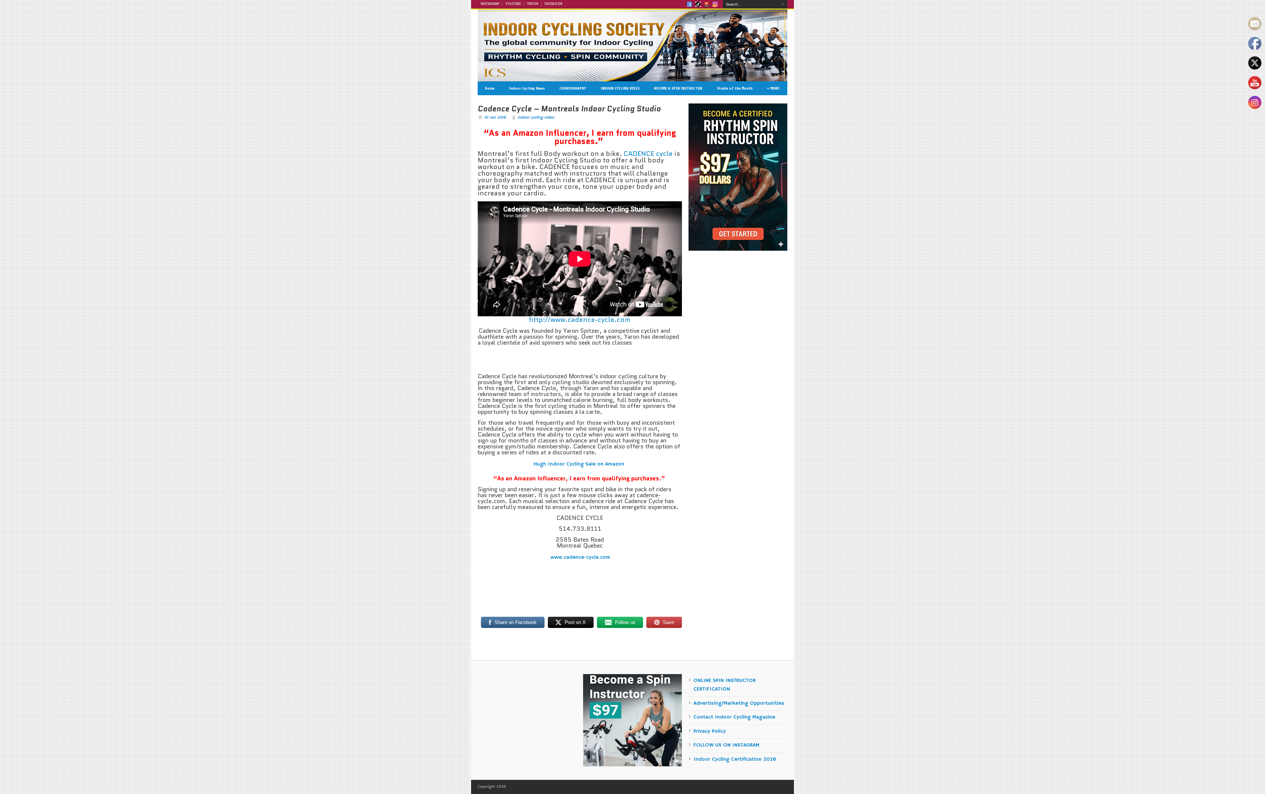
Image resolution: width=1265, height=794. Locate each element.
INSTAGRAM (490, 4)
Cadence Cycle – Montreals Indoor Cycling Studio (569, 108)
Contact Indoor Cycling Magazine (734, 717)
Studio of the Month (734, 88)
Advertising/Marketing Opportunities (738, 703)
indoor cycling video (536, 117)
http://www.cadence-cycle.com (580, 319)
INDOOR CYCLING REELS (620, 88)
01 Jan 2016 (495, 117)
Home (489, 88)
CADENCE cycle (648, 153)
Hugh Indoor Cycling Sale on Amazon (580, 464)
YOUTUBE (513, 4)
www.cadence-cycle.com (579, 557)
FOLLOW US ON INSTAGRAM (726, 745)
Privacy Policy (709, 731)
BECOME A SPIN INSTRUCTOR (678, 88)
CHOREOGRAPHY (572, 88)
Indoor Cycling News (527, 88)
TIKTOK (532, 4)
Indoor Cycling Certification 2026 (734, 759)
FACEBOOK (553, 4)
